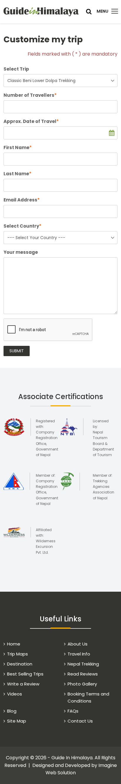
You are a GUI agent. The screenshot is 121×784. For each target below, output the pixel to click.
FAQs (73, 711)
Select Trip (16, 69)
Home (13, 644)
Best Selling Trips (25, 674)
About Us (78, 644)
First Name (18, 147)
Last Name (17, 174)
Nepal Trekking (83, 664)
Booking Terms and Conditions (88, 697)
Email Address (22, 200)
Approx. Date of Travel (31, 121)
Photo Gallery (82, 684)
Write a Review (23, 684)
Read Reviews (83, 674)
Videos (14, 694)
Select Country (22, 226)
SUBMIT (16, 351)
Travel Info (79, 654)
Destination (19, 664)
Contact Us (80, 721)
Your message (21, 252)
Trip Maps (17, 654)
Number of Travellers (30, 95)
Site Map (16, 721)
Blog (11, 711)
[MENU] (114, 11)
